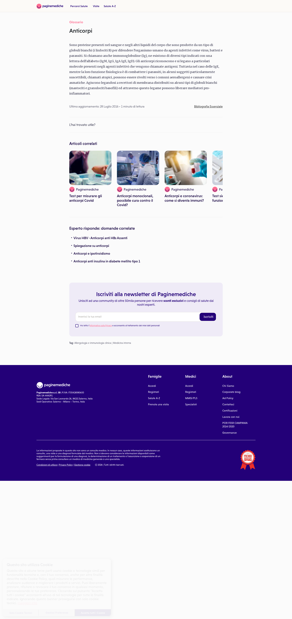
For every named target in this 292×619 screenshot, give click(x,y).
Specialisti (191, 404)
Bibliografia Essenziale (208, 106)
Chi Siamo (228, 385)
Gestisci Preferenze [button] (57, 612)
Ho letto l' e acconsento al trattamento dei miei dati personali (120, 325)
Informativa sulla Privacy (101, 325)
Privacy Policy (66, 464)
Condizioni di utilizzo (46, 464)
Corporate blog (231, 391)
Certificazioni (229, 410)
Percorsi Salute (79, 6)
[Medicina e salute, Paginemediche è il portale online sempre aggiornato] (49, 6)
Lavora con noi (230, 416)
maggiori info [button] (27, 603)
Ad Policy (227, 398)
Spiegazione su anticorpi (91, 246)
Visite (96, 6)
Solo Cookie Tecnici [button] (20, 612)
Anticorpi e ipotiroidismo (92, 253)
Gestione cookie (82, 465)
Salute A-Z (110, 6)
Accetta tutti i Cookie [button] (93, 612)
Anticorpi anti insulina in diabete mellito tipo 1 (107, 261)
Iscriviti (208, 317)
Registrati (153, 391)
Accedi (152, 385)
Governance (229, 432)
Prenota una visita (158, 404)
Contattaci (228, 404)
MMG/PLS (191, 398)
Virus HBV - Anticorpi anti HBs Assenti (100, 238)
